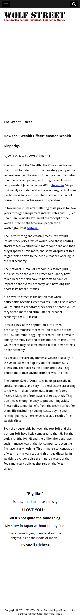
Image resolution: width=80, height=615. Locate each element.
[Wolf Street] (34, 21)
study (15, 274)
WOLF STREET (39, 156)
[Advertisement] (40, 73)
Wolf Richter (16, 156)
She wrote (57, 185)
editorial (33, 228)
